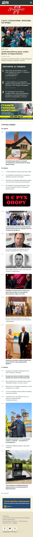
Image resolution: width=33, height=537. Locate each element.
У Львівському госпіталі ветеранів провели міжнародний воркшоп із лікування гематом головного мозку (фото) (18, 228)
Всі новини (4, 493)
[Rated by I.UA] (20, 532)
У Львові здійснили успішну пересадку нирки (18, 171)
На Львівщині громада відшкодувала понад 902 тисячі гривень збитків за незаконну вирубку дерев (18, 187)
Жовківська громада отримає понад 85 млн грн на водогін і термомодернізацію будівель (18, 362)
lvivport (15, 523)
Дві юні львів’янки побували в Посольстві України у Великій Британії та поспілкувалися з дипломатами (18, 319)
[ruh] (16, 207)
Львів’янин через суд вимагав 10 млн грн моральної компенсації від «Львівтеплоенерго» (17, 398)
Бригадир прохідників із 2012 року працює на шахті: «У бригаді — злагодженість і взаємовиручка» (18, 440)
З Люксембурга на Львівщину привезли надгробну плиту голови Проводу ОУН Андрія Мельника (17, 83)
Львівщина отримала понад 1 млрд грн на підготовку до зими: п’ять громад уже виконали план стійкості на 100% (18, 292)
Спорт (6, 49)
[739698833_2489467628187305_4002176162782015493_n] (16, 14)
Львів (2, 49)
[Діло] (5, 3)
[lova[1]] (16, 508)
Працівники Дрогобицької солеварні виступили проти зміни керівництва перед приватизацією (18, 162)
